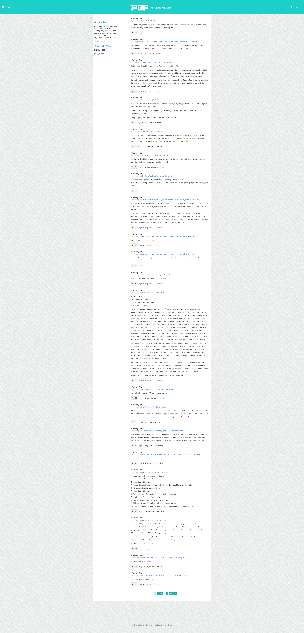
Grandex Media (141, 625)
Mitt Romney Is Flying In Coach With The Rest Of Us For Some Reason (165, 575)
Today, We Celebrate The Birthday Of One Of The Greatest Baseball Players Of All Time (171, 454)
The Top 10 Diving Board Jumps (151, 132)
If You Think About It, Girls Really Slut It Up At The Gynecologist (163, 558)
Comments (99, 50)
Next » (173, 593)
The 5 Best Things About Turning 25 (154, 520)
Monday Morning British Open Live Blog (154, 100)
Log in (141, 33)
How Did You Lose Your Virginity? (153, 293)
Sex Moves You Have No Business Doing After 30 (158, 176)
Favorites (99, 54)
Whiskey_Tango (138, 18)
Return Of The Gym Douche (150, 21)
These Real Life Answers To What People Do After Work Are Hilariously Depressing (169, 42)
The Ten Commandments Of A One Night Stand (157, 62)
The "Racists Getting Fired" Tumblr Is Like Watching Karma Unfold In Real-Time (168, 236)
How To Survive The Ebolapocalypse (154, 407)
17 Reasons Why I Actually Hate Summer (154, 155)
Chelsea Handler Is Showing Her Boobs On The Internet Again (162, 275)
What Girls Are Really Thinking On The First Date (158, 472)
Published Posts (102, 45)
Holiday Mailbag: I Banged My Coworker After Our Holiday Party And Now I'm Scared (170, 200)
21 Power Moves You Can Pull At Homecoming (157, 389)
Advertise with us (163, 625)
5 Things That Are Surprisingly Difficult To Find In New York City (163, 431)
